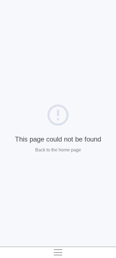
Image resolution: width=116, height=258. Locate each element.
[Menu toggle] (58, 252)
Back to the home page (58, 149)
